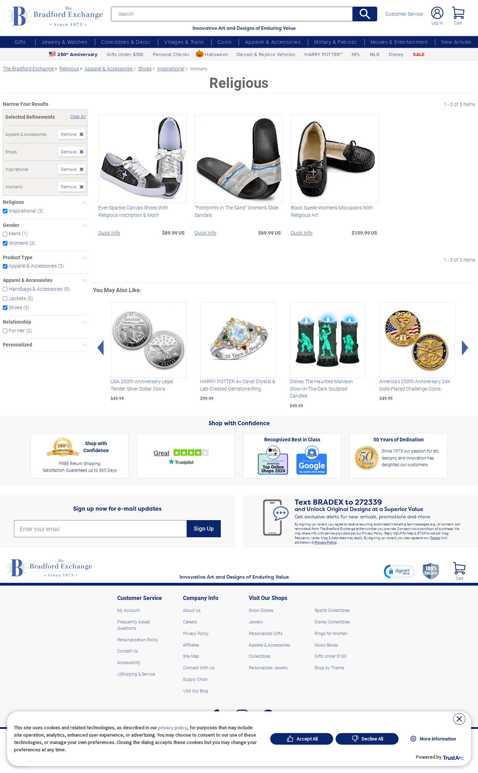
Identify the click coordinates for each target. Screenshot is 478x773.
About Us (192, 610)
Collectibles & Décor (126, 41)
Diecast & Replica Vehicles (266, 54)
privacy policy (172, 727)
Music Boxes (326, 645)
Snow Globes (261, 610)
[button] (399, 571)
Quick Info (109, 233)
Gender (11, 225)
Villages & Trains (184, 41)
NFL (356, 54)
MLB (374, 54)
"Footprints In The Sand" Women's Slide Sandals (236, 211)
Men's (15, 233)
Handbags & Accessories (36, 289)
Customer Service (404, 14)
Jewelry (256, 621)
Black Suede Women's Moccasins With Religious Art (332, 211)
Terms (435, 537)
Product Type (18, 258)
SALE (418, 54)
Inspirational (22, 211)
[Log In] (437, 13)
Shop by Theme (329, 667)
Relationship (17, 322)
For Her (17, 330)
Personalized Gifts (265, 633)
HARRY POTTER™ (323, 54)
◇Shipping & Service (136, 674)
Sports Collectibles (332, 610)
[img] (459, 568)
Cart (458, 23)
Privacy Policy (326, 542)
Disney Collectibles (332, 621)
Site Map (191, 656)
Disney (396, 54)
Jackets (17, 298)
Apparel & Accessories (273, 41)
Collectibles (259, 656)
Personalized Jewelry (268, 667)
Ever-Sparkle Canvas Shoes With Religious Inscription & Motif (133, 211)
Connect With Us (199, 667)
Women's (18, 243)
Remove (68, 134)
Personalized (17, 345)
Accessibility (129, 662)
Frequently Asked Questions (133, 625)
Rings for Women (331, 633)
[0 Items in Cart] (458, 13)
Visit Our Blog (195, 690)
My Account (128, 610)
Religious (13, 202)
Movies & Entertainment (399, 41)
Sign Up (204, 528)
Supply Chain (195, 679)
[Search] (365, 14)
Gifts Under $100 (125, 54)
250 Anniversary (77, 54)
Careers (190, 621)
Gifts (20, 41)
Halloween (216, 54)
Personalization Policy (137, 639)
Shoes (15, 307)
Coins (224, 41)
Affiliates (191, 645)
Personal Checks (171, 54)
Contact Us (127, 651)
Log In (437, 23)
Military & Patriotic (335, 41)
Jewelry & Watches (64, 41)
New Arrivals (456, 41)
